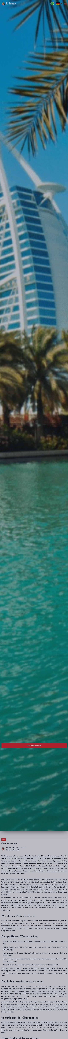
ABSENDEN (34, 540)
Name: (16, 507)
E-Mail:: (16, 517)
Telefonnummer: (19, 527)
